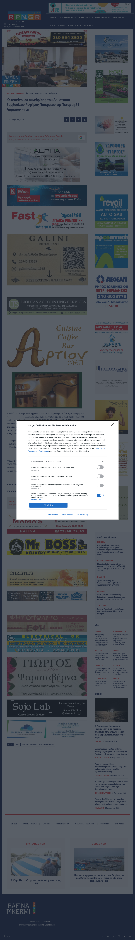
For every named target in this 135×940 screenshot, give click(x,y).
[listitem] (67, 461)
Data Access (67, 515)
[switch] (100, 467)
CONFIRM (48, 505)
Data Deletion (52, 515)
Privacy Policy (82, 515)
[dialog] (67, 470)
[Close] (113, 425)
